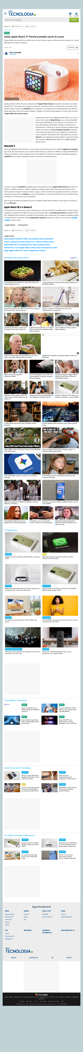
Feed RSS (13, 957)
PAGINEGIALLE (18, 997)
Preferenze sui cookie (53, 1001)
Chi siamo (21, 1001)
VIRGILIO (11, 997)
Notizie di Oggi (9, 914)
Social (7, 933)
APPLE (10, 30)
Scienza (7, 922)
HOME (5, 30)
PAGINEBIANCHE (43, 997)
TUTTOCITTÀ (52, 997)
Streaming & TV (10, 936)
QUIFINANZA (68, 997)
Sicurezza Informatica (47, 931)
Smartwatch (23, 225)
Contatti (69, 957)
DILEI (57, 997)
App (25, 919)
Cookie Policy (43, 1001)
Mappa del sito (33, 957)
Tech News (8, 919)
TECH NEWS (46, 586)
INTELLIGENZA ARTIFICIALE (13, 649)
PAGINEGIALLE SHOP (28, 997)
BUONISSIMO (75, 997)
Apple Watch (10, 225)
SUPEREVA (41, 998)
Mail (70, 16)
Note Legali (29, 1001)
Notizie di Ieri (9, 917)
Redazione (27, 930)
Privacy (36, 1001)
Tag (52, 957)
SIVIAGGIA (61, 997)
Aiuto (62, 1001)
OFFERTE (8, 554)
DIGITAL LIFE (46, 911)
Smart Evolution (47, 917)
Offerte (7, 925)
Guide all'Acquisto (66, 917)
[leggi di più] (78, 54)
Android (26, 914)
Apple (25, 917)
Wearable (45, 914)
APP (44, 554)
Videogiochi (8, 939)
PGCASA (36, 997)
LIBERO (6, 997)
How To (63, 914)
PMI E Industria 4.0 (68, 930)
